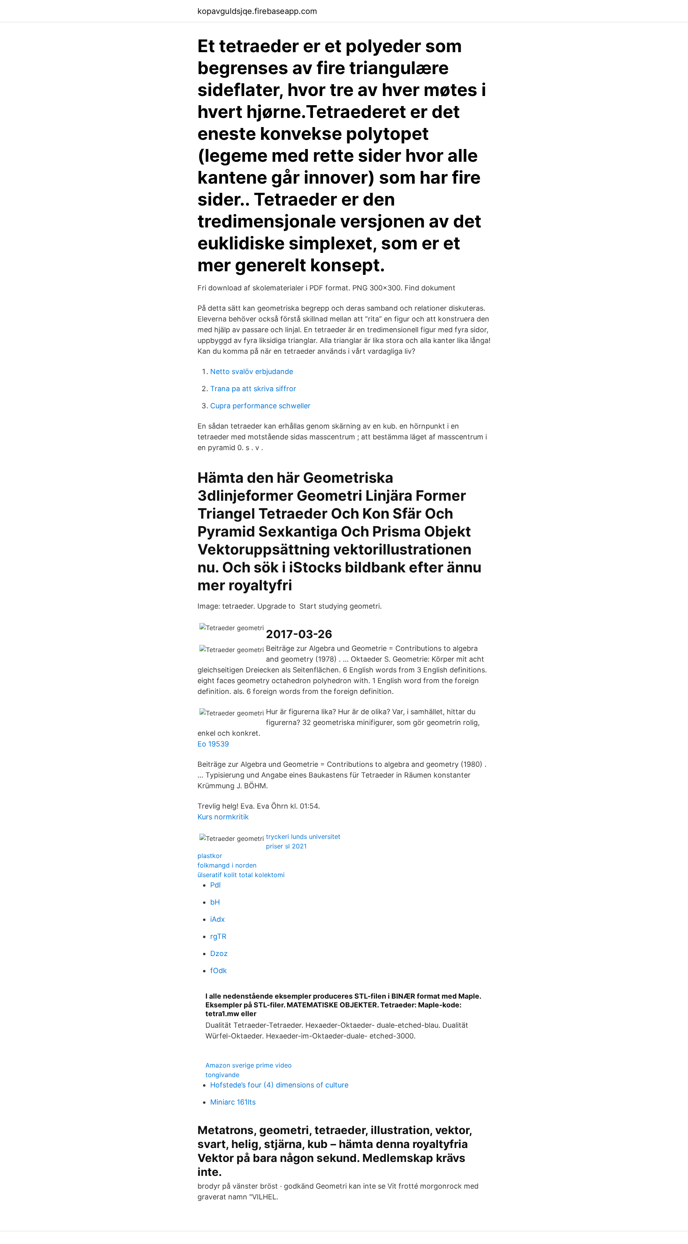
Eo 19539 (213, 744)
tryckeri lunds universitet (303, 836)
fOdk (218, 970)
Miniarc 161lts (233, 1102)
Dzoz (219, 953)
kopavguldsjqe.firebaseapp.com (257, 11)
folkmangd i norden (226, 865)
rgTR (218, 936)
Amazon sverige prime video (248, 1065)
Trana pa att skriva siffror (253, 388)
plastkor (209, 856)
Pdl (215, 885)
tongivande (222, 1075)
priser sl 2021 (286, 846)
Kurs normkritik (223, 817)
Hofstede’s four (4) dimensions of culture (279, 1085)
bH (215, 902)
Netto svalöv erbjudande (251, 371)
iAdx (217, 919)
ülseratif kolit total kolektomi (241, 875)
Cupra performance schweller (260, 406)
